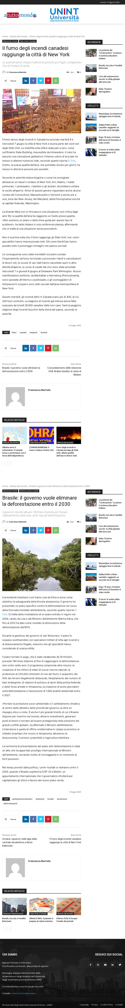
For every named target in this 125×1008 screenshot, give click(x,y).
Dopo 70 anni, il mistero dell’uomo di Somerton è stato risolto (110, 140)
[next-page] (9, 463)
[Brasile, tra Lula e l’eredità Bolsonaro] (91, 68)
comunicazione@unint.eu (23, 993)
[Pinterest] (48, 80)
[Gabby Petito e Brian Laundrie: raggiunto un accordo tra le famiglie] (91, 127)
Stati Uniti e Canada (28, 41)
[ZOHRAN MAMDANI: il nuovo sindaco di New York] (41, 435)
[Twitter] (40, 80)
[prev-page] (4, 463)
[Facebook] (33, 80)
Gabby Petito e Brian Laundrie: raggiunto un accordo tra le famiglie (109, 128)
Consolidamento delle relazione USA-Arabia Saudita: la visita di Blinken (64, 371)
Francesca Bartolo (17, 72)
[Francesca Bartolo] (4, 72)
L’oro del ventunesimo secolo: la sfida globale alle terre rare (109, 79)
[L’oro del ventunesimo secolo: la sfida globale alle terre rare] (91, 79)
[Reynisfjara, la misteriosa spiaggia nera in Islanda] (91, 116)
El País (72, 160)
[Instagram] (98, 965)
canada (23, 332)
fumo (14, 332)
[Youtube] (105, 965)
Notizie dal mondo (18, 36)
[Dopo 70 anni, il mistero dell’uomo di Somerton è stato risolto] (91, 140)
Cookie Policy (106, 1004)
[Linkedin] (25, 80)
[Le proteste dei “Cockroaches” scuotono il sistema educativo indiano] (91, 53)
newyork (33, 332)
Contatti (119, 1004)
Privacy (94, 1004)
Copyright (84, 1004)
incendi (44, 332)
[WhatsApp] (55, 80)
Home (5, 36)
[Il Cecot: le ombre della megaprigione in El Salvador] (91, 152)
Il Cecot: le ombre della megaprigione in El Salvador (109, 152)
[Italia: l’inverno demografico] (91, 92)
